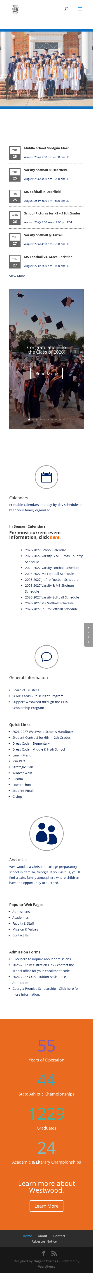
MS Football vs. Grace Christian (48, 257)
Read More (46, 373)
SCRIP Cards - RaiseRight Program (37, 696)
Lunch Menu (21, 755)
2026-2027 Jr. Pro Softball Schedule (51, 609)
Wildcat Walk (22, 773)
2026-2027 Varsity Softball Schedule (52, 597)
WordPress (46, 1266)
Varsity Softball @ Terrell (43, 235)
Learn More (46, 1206)
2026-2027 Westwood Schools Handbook (42, 731)
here (54, 537)
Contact (59, 1236)
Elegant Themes (45, 1261)
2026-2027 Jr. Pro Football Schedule (51, 579)
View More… (18, 276)
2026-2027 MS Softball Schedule (49, 603)
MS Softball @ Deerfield (42, 192)
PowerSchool (22, 785)
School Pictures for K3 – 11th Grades (52, 213)
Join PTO (18, 761)
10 (64, 419)
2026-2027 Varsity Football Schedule (52, 568)
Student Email (23, 790)
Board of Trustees (25, 690)
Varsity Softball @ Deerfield (45, 170)
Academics (20, 917)
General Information (28, 677)
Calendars (18, 497)
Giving (17, 796)
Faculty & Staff (23, 923)
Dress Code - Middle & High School (38, 749)
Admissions (21, 911)
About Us (18, 859)
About (42, 1236)
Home (27, 1236)
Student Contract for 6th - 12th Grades (41, 737)
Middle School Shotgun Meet (46, 148)
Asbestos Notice (44, 1241)
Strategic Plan (22, 767)
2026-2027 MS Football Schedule (49, 573)
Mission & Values (25, 929)
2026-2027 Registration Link (33, 965)
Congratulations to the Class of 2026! (46, 349)
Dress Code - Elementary (31, 743)
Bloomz (17, 779)
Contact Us (20, 935)
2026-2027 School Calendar (45, 550)
